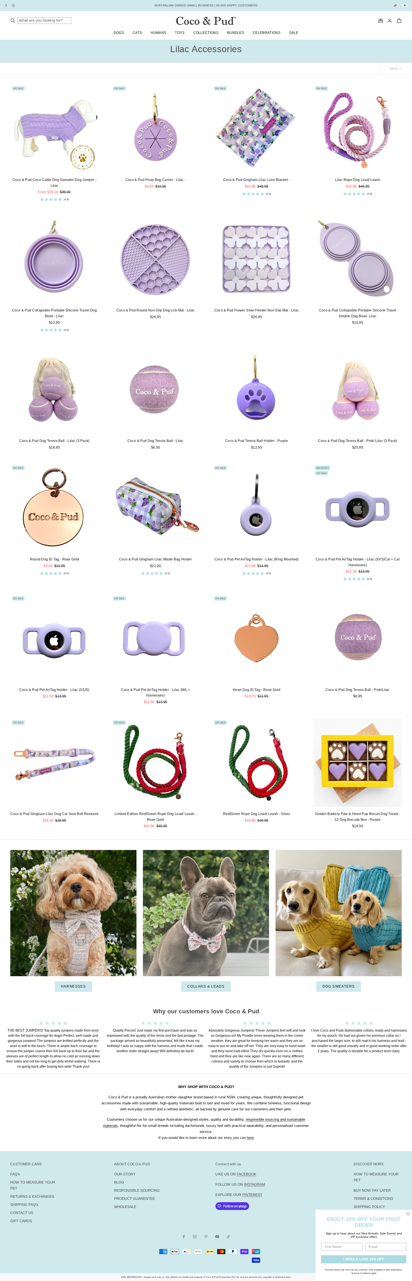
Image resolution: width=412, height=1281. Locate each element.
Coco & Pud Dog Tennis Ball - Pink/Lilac (357, 690)
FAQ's (15, 1174)
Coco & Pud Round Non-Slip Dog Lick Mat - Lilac (155, 310)
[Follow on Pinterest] (206, 1236)
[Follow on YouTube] (217, 1236)
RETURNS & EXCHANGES (32, 1196)
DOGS (119, 33)
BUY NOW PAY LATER (372, 1190)
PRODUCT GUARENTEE (134, 1199)
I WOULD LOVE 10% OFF (364, 1259)
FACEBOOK (246, 1174)
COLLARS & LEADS (205, 986)
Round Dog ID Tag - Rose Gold (54, 559)
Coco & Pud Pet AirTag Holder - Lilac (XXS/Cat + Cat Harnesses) (358, 562)
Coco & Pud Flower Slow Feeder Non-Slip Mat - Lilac (256, 310)
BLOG (119, 1182)
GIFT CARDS (21, 1221)
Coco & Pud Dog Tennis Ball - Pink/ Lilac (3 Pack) (357, 441)
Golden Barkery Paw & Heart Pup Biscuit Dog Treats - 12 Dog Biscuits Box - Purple (357, 816)
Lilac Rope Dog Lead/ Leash (357, 180)
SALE (293, 33)
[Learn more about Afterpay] (395, 5)
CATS (137, 33)
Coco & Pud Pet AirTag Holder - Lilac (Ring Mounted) (257, 559)
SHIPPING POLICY (369, 1207)
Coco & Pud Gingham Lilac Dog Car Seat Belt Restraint (54, 814)
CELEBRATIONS (266, 33)
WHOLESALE (125, 1207)
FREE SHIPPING (184, 3)
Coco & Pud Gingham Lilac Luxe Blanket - (256, 180)
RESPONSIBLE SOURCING (137, 1190)
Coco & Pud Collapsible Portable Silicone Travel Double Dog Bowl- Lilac (357, 313)
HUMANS (158, 33)
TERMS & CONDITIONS (373, 1199)
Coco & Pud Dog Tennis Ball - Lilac (155, 441)
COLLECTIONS (205, 33)
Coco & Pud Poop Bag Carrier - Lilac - (155, 180)
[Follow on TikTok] (228, 1236)
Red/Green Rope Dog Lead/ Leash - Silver (256, 814)
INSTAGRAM (254, 1184)
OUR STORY (124, 1174)
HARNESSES (73, 986)
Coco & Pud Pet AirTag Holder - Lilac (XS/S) (54, 690)
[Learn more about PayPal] (405, 5)
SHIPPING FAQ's (24, 1205)
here (250, 1138)
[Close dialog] (408, 1213)
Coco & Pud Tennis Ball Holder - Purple (256, 441)
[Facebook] (6, 5)
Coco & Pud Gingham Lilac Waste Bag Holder (155, 559)
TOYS (180, 33)
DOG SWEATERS (339, 986)
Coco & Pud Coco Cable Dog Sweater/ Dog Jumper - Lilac (54, 182)
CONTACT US (21, 1213)
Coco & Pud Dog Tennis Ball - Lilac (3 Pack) (54, 441)
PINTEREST (252, 1195)
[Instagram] (13, 5)
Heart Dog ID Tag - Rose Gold (256, 690)
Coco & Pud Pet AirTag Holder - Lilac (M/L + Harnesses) (155, 692)
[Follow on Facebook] (184, 1236)
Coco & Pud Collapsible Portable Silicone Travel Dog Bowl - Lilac (54, 313)
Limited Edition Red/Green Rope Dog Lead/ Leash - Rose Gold (155, 816)
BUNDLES (235, 33)
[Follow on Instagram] (195, 1236)
